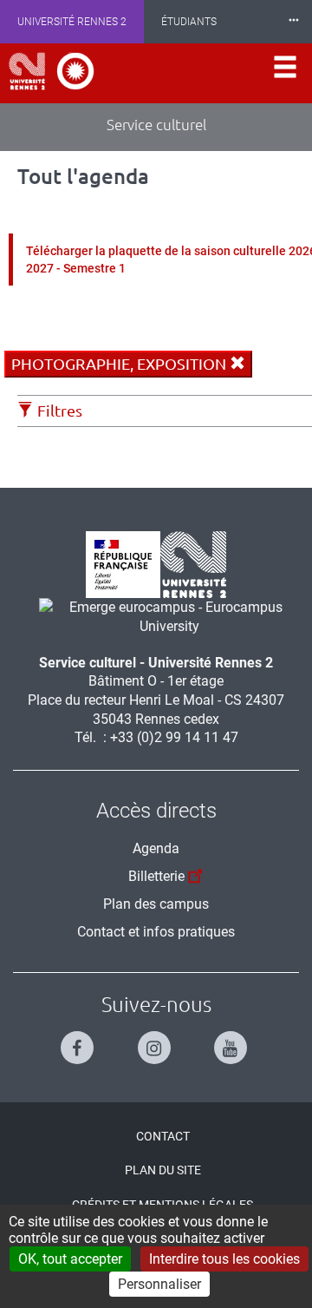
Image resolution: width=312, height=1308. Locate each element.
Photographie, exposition (120, 363)
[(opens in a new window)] (162, 616)
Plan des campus (156, 904)
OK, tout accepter (70, 1259)
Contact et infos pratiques (156, 931)
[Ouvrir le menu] (285, 73)
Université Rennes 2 (72, 22)
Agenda (156, 848)
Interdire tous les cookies (224, 1259)
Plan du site (163, 1170)
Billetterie (156, 876)
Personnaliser (159, 1284)
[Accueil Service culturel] (51, 71)
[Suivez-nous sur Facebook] (79, 1040)
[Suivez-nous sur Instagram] (156, 1040)
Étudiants (189, 22)
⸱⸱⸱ (294, 21)
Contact (163, 1136)
